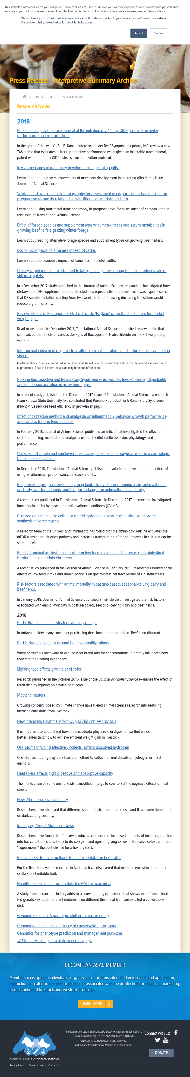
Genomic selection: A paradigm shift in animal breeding (63, 916)
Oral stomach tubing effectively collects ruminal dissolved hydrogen (73, 748)
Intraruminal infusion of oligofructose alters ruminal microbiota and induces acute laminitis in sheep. (93, 353)
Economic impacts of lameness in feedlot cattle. (56, 251)
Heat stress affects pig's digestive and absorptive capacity (65, 774)
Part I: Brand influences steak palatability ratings (57, 623)
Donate (161, 1053)
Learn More (91, 1004)
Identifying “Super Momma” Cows (45, 826)
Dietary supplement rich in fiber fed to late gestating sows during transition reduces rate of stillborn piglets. (91, 273)
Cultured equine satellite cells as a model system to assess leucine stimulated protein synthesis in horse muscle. (87, 518)
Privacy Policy (17, 1065)
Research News (71, 97)
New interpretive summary (42, 800)
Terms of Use (36, 1065)
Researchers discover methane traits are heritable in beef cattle (69, 858)
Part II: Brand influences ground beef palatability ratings (63, 643)
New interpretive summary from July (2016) (66, 722)
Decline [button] (158, 33)
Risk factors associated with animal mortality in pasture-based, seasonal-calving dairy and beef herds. (91, 587)
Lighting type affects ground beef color (49, 669)
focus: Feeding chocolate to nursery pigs (57, 941)
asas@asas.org (88, 1036)
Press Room (43, 97)
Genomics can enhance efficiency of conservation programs (66, 926)
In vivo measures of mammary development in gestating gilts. (68, 168)
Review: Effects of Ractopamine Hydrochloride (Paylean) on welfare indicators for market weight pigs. (90, 316)
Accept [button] (138, 33)
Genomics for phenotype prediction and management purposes (70, 934)
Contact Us (54, 1065)
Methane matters (31, 695)
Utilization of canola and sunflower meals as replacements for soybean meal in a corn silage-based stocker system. (93, 456)
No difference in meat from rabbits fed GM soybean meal (64, 884)
